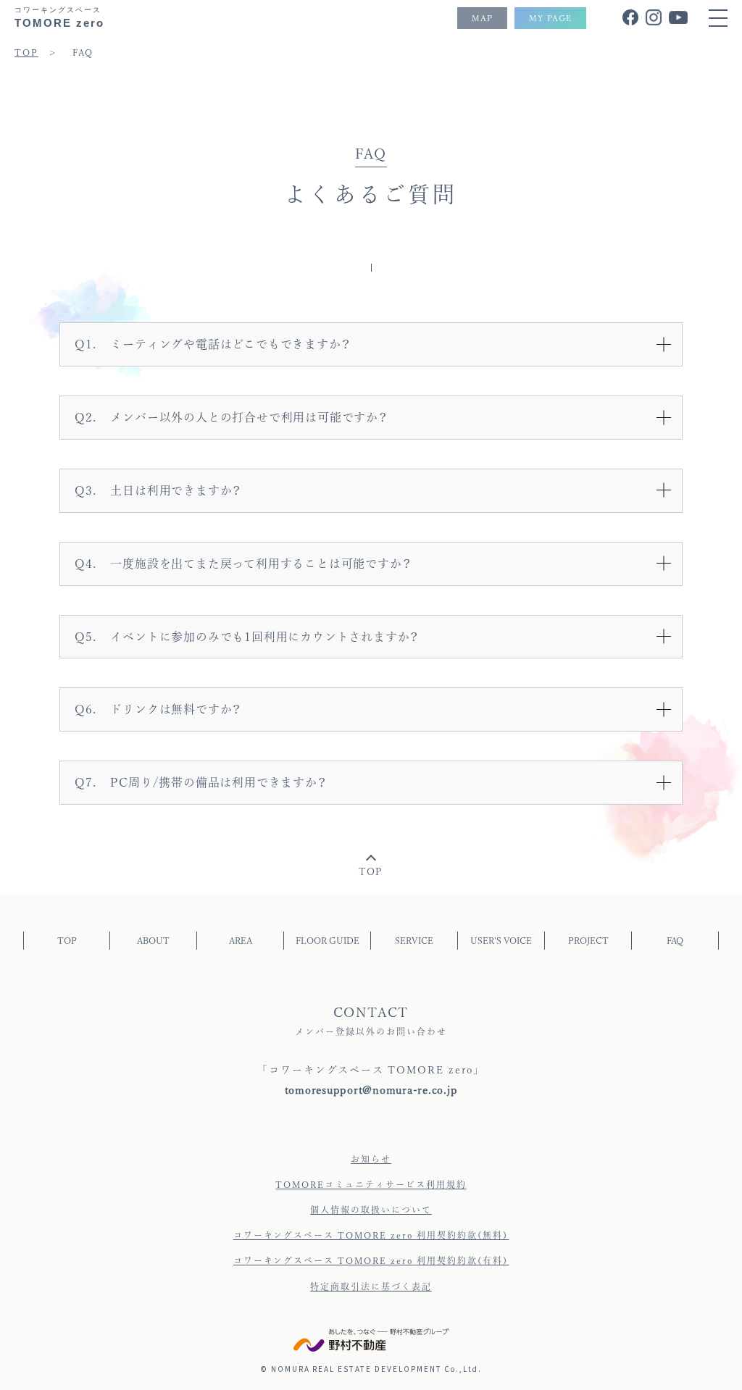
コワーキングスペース (59, 17)
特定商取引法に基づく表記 (371, 1286)
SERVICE (414, 940)
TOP (371, 871)
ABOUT (153, 940)
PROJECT (588, 940)
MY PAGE (550, 18)
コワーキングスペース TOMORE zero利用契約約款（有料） (371, 1260)
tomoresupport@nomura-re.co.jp (371, 1089)
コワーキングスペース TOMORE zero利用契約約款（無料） (371, 1235)
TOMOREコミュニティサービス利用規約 (370, 1184)
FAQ (675, 940)
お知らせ (371, 1159)
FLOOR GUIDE (327, 940)
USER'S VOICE (501, 940)
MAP (482, 18)
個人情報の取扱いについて (371, 1209)
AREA (240, 940)
